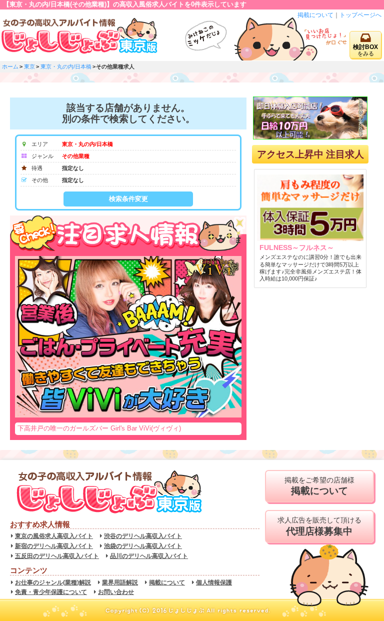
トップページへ (361, 15)
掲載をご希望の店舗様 (319, 486)
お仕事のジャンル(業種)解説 (53, 582)
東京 (29, 67)
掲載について (316, 15)
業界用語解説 (120, 582)
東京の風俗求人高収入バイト (54, 536)
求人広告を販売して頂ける (320, 526)
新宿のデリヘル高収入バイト (54, 546)
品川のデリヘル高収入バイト (149, 556)
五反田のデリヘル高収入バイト (57, 556)
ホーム (10, 67)
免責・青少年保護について (51, 592)
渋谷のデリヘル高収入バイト (143, 536)
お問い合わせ (116, 592)
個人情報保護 (214, 582)
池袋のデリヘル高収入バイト (143, 546)
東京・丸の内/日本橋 (66, 67)
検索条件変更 (128, 198)
